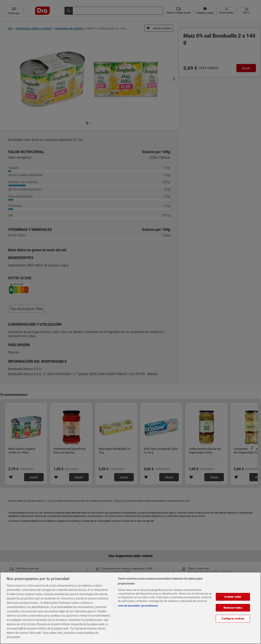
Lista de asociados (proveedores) (138, 605)
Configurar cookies (232, 618)
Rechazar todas (232, 607)
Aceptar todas (232, 596)
